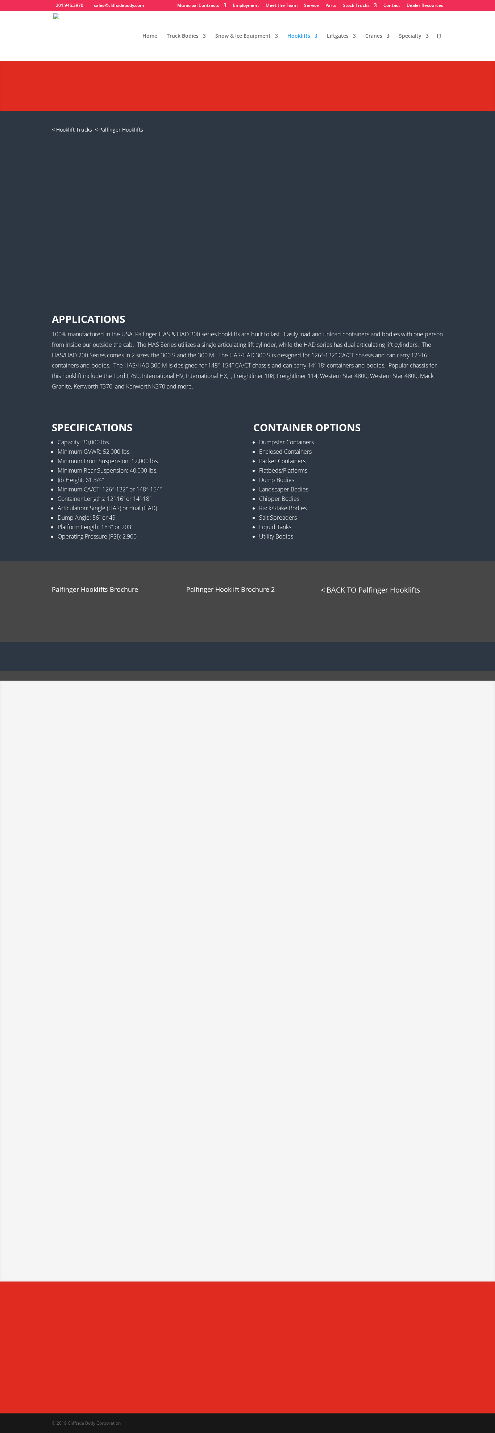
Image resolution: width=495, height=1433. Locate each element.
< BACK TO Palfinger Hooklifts (370, 590)
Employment (246, 5)
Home (149, 36)
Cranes (373, 36)
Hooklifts (298, 36)
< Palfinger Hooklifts (119, 129)
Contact (391, 5)
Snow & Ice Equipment (243, 36)
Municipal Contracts (198, 5)
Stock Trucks (356, 5)
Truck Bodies (183, 36)
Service (311, 5)
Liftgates (338, 36)
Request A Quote (88, 94)
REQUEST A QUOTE (147, 259)
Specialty (410, 36)
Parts (330, 5)
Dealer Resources (425, 5)
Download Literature (94, 609)
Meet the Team (282, 5)
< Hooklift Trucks (72, 129)
